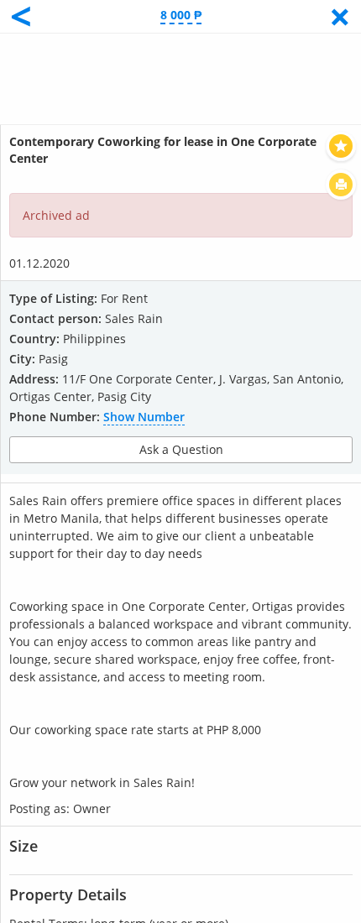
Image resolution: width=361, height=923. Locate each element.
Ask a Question (181, 449)
